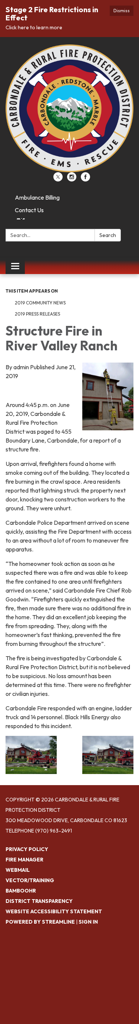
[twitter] (58, 179)
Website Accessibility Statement (54, 911)
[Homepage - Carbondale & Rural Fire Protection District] (69, 108)
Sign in (88, 921)
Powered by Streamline (40, 921)
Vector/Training (30, 880)
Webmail (18, 870)
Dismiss (121, 10)
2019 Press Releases (37, 314)
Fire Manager (24, 859)
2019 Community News (40, 303)
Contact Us (29, 210)
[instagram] (71, 179)
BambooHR (21, 890)
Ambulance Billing (37, 197)
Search (107, 235)
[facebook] (85, 179)
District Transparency (39, 901)
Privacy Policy (27, 849)
